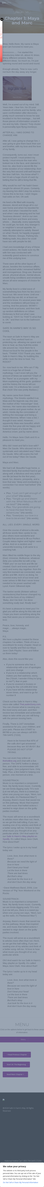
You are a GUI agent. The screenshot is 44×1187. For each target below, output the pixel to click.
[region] (22, 1175)
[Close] (41, 1164)
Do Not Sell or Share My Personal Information (20, 1182)
